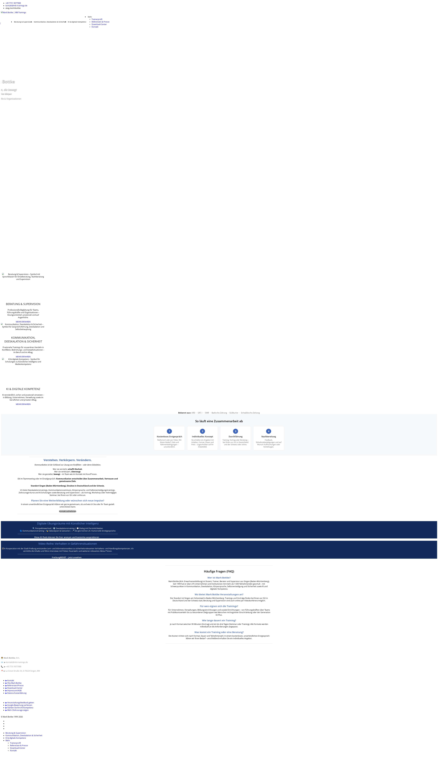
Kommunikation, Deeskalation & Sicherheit (50, 22)
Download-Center (99, 24)
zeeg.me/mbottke (13, 8)
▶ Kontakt (9, 680)
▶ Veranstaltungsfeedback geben (19, 702)
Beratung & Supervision (23, 22)
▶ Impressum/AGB (13, 690)
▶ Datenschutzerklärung (15, 693)
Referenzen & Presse (100, 22)
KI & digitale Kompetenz (77, 22)
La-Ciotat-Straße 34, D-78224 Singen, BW (22, 671)
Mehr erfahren (23, 322)
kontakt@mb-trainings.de (16, 5)
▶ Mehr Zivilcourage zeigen (17, 710)
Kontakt (95, 27)
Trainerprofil (97, 19)
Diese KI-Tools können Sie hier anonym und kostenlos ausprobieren (67, 537)
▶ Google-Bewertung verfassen (18, 705)
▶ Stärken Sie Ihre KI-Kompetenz (19, 707)
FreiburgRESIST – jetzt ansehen (67, 557)
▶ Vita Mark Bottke (13, 683)
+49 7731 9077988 (13, 3)
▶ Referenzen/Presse (14, 685)
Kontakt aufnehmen (67, 511)
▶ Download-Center (13, 688)
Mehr (90, 17)
